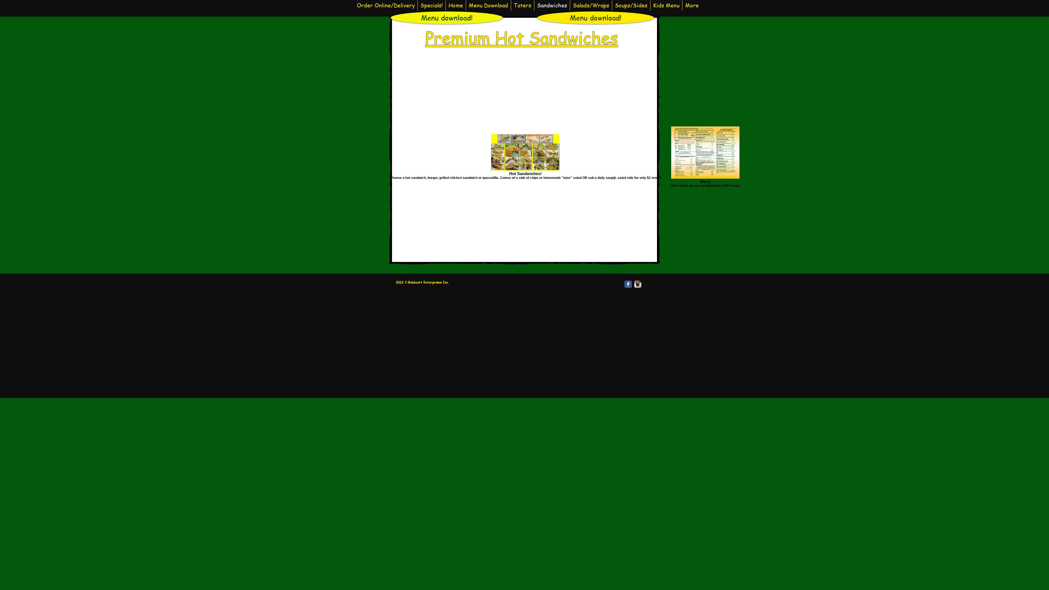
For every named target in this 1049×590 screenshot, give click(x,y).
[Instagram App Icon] (637, 284)
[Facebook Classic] (628, 284)
